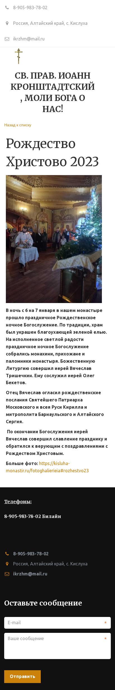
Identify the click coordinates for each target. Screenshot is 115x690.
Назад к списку (17, 124)
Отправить (22, 676)
